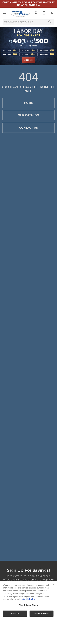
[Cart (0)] (52, 12)
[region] (28, 600)
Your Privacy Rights (28, 605)
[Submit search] (49, 21)
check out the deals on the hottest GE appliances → (28, 4)
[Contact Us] (44, 12)
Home (28, 102)
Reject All (15, 613)
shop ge (28, 60)
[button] (4, 12)
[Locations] (35, 12)
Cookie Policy (28, 599)
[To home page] (20, 12)
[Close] (53, 585)
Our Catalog (28, 115)
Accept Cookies (41, 613)
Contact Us (28, 127)
